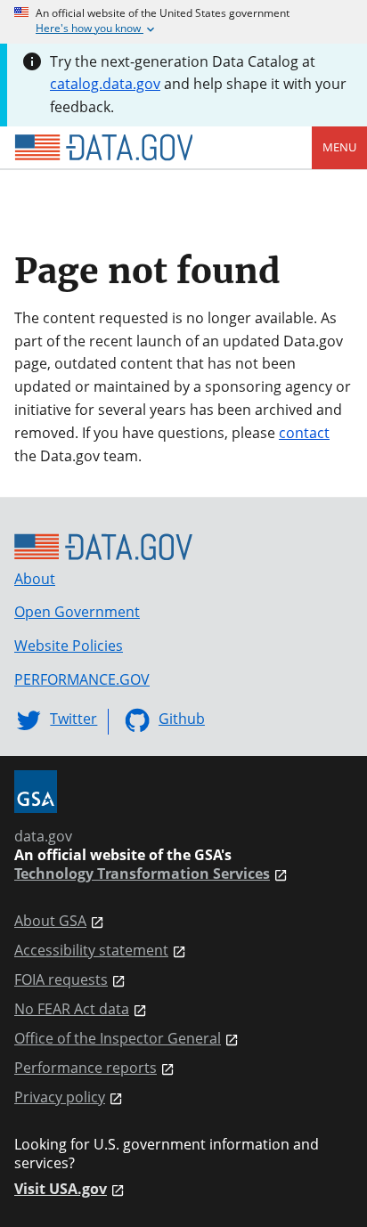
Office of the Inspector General (117, 1038)
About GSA (50, 921)
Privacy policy (59, 1097)
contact (304, 433)
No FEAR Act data (71, 1009)
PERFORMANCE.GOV (82, 679)
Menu (339, 147)
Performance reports (85, 1068)
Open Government (77, 612)
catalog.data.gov (105, 83)
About (34, 579)
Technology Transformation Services (142, 874)
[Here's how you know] (183, 22)
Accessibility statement (91, 950)
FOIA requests (61, 980)
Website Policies (68, 645)
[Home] (103, 147)
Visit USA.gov (60, 1189)
